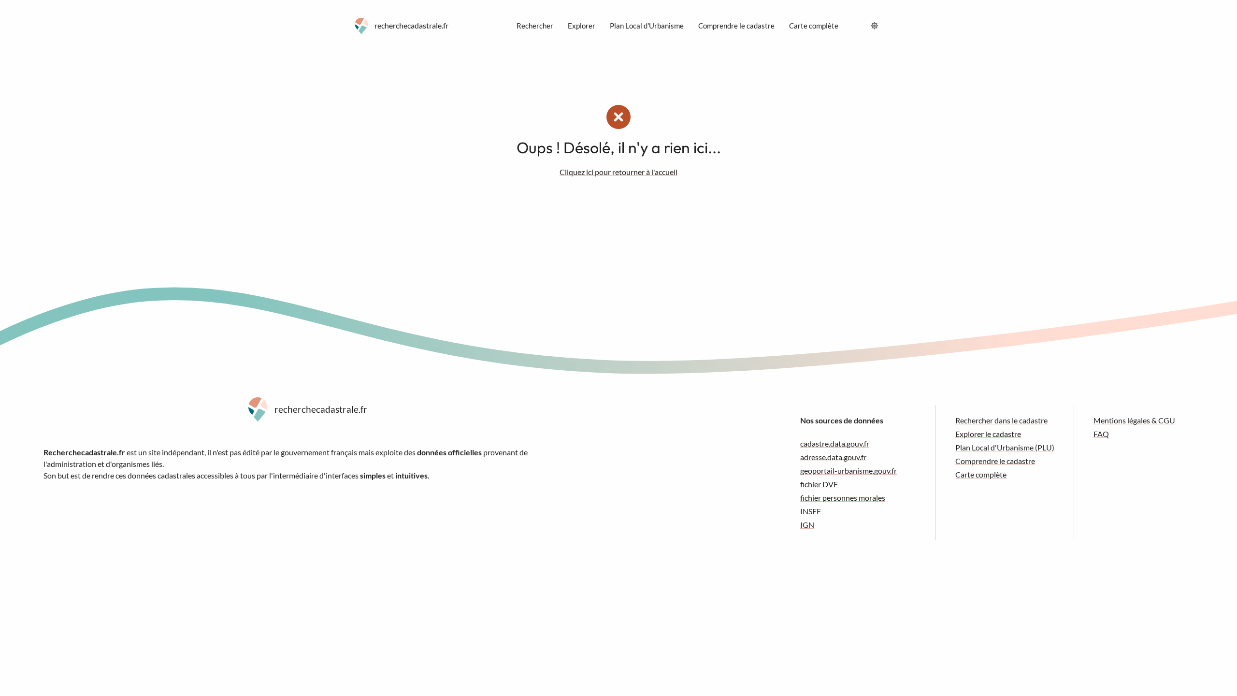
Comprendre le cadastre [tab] (736, 25)
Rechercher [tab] (535, 25)
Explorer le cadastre (988, 433)
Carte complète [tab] (813, 25)
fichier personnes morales (842, 497)
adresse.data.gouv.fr (833, 457)
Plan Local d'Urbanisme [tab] (647, 25)
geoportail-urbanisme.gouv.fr (848, 470)
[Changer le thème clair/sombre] (874, 25)
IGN (807, 524)
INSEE (810, 511)
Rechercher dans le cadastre (1001, 420)
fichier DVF (819, 484)
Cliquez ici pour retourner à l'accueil (618, 171)
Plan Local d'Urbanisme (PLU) (1004, 447)
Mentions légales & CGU (1134, 420)
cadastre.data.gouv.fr (834, 443)
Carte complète (981, 474)
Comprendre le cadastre (995, 460)
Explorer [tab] (581, 25)
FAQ (1101, 433)
